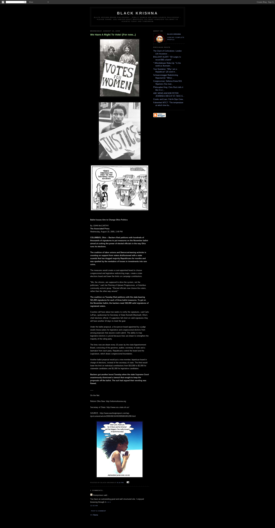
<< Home (94, 515)
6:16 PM (120, 482)
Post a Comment (98, 511)
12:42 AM (94, 505)
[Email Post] (127, 482)
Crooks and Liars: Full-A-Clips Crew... (168, 99)
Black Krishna (137, 13)
